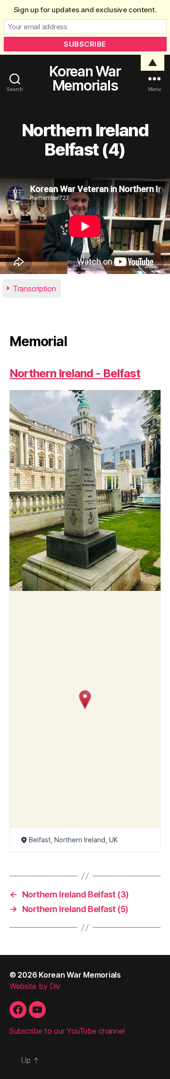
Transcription (34, 288)
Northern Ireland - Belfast (74, 373)
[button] (85, 699)
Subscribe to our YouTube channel (66, 1031)
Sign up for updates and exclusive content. (85, 9)
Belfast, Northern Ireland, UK (73, 840)
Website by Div (34, 986)
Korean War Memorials (85, 78)
